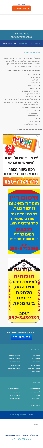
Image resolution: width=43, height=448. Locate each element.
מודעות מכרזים (15, 365)
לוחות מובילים (35, 392)
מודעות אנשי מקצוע (32, 53)
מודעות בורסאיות (14, 358)
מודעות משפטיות (14, 355)
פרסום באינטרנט (15, 395)
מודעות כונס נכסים (14, 362)
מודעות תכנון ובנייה (34, 368)
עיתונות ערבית (35, 405)
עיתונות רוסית (36, 402)
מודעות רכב (36, 362)
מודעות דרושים (35, 365)
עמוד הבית (34, 44)
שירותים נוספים (15, 398)
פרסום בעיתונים (35, 388)
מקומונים (37, 395)
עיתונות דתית (36, 398)
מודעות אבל (36, 355)
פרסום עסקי (16, 392)
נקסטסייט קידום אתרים (18, 415)
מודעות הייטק (36, 372)
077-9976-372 (21, 8)
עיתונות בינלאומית (14, 388)
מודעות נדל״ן (36, 358)
